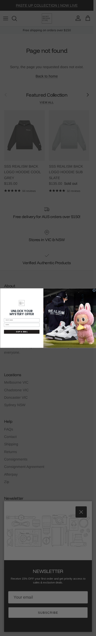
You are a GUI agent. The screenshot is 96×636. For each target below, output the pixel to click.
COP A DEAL (22, 332)
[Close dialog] (94, 290)
